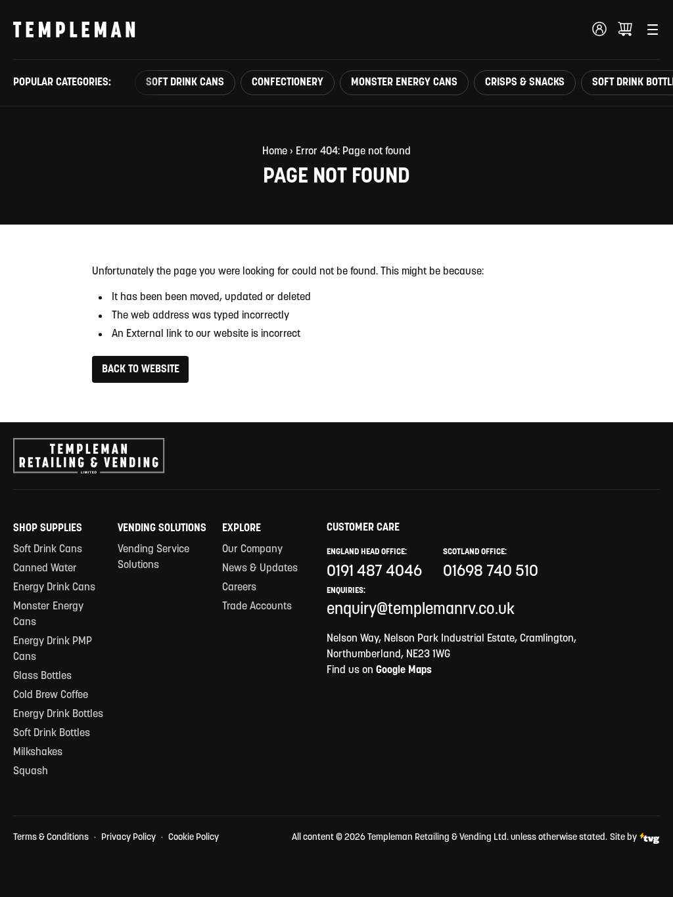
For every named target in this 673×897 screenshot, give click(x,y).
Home (274, 151)
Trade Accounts (257, 607)
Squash (30, 771)
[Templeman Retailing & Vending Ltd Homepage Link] (74, 29)
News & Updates (260, 568)
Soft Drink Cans (185, 82)
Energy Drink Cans (54, 587)
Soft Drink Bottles (51, 733)
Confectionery (287, 82)
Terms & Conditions (51, 837)
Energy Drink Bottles (58, 714)
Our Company (252, 549)
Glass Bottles (42, 676)
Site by (623, 837)
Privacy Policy (128, 837)
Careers (239, 587)
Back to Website (140, 369)
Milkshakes (37, 752)
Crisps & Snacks (525, 82)
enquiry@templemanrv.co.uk (421, 610)
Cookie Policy (193, 837)
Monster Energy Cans (404, 82)
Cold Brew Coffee (50, 695)
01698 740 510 (490, 572)
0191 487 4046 (374, 572)
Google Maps (404, 670)
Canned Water (45, 568)
